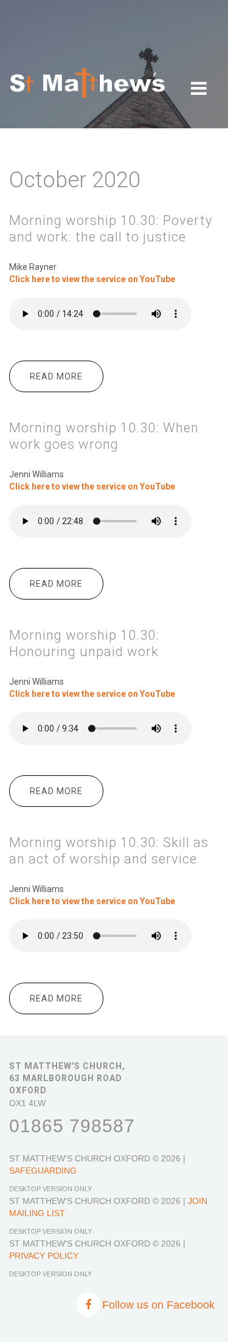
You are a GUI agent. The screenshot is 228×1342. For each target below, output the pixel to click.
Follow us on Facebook (158, 1305)
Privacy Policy (43, 1256)
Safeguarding (43, 1170)
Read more (66, 382)
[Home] (88, 73)
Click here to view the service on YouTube (92, 901)
